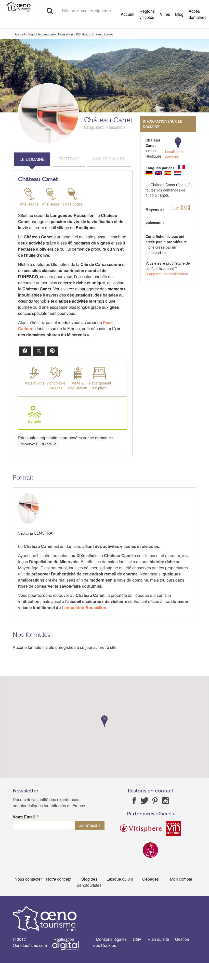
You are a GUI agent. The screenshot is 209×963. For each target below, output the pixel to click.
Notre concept (58, 879)
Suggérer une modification (167, 273)
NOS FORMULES (109, 159)
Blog (179, 14)
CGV (137, 939)
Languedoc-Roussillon (84, 607)
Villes (165, 14)
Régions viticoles (147, 14)
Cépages (150, 879)
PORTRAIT (68, 159)
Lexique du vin (120, 879)
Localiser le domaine (174, 154)
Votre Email (25, 817)
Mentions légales (111, 939)
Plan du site (158, 939)
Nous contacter (28, 879)
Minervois (29, 444)
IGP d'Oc (82, 34)
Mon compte (181, 879)
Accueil (127, 14)
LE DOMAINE (32, 159)
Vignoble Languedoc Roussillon (50, 34)
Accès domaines (197, 14)
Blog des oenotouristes (89, 882)
